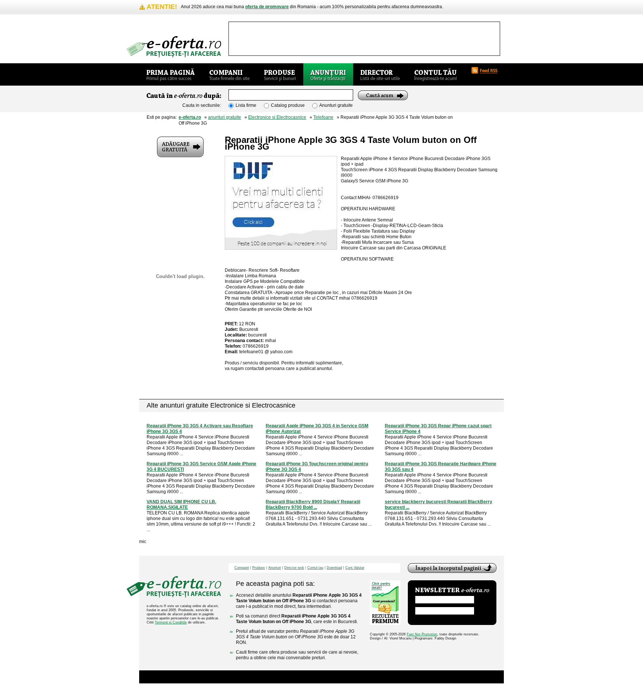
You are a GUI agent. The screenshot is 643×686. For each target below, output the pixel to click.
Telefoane (323, 117)
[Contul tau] (435, 74)
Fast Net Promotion (422, 634)
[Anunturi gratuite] (328, 74)
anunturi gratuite (224, 117)
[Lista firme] (229, 74)
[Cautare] (383, 95)
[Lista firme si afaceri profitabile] (174, 46)
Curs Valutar (354, 567)
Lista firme (246, 105)
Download (334, 567)
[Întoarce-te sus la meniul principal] (452, 568)
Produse (258, 567)
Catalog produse (288, 105)
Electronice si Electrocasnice (277, 117)
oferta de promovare (267, 6)
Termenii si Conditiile (171, 622)
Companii (241, 567)
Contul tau (315, 567)
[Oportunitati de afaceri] (170, 74)
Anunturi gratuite (336, 105)
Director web (294, 567)
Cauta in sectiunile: (201, 105)
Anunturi (274, 567)
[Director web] (380, 74)
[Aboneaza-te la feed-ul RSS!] (487, 70)
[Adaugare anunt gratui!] (180, 147)
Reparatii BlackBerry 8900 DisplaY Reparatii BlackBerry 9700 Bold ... (313, 504)
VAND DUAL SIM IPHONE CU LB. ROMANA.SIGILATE (181, 504)
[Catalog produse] (280, 74)
